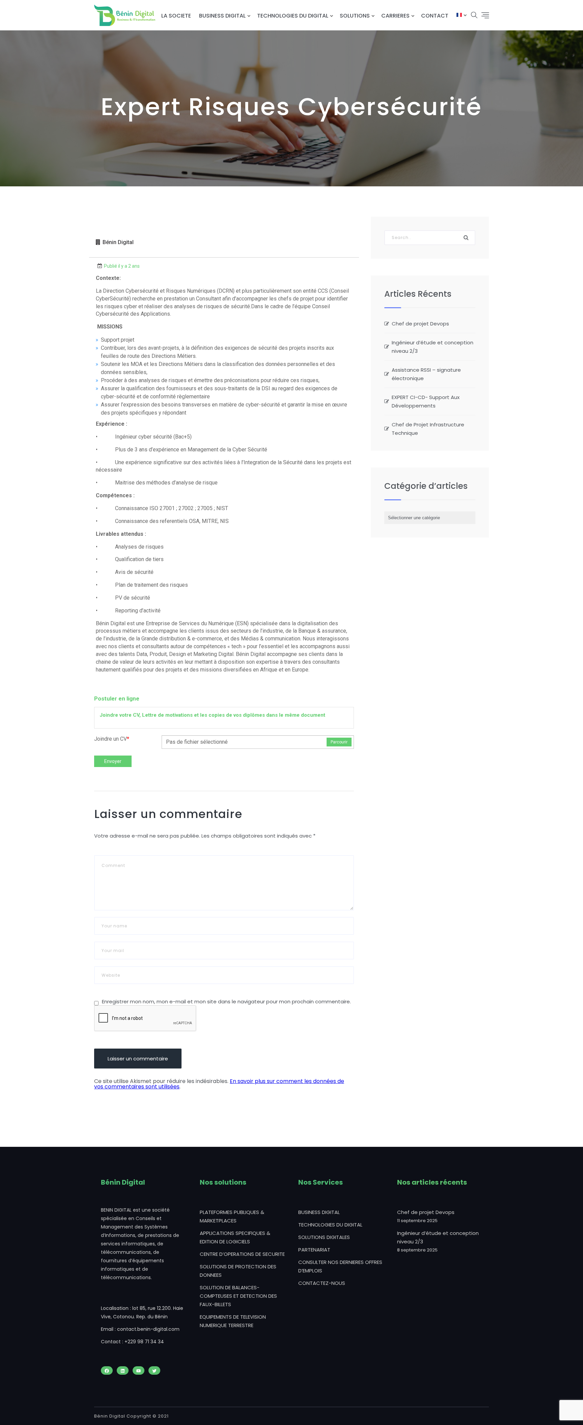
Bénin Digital (118, 242)
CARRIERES (395, 16)
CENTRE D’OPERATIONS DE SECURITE (242, 1254)
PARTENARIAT (314, 1249)
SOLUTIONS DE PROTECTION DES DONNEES (238, 1270)
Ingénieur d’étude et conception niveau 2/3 (432, 346)
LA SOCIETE (176, 16)
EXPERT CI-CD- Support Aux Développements (426, 401)
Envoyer (112, 761)
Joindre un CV (111, 739)
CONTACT (434, 16)
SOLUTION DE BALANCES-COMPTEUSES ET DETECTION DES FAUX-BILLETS (238, 1296)
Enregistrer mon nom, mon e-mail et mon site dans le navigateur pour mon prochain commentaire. (226, 1001)
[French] (459, 16)
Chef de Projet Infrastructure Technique (428, 429)
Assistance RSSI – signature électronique (426, 374)
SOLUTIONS (355, 16)
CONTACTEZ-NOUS (321, 1283)
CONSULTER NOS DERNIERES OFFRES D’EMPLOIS (340, 1266)
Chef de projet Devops (420, 323)
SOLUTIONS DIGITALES (324, 1237)
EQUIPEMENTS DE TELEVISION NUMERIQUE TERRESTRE (233, 1321)
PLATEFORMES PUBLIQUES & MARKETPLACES (232, 1216)
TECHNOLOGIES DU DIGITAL (292, 16)
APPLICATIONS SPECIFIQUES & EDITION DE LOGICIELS (235, 1237)
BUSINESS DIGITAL (222, 16)
